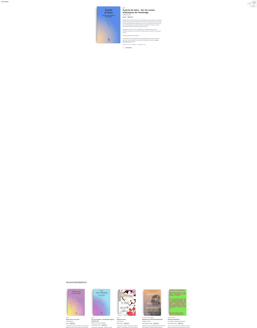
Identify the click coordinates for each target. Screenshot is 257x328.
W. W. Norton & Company (148, 317)
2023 (129, 44)
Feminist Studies (145, 323)
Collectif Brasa (69, 321)
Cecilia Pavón (120, 321)
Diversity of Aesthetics (174, 319)
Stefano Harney (95, 323)
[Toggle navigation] (254, 2)
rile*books (4, 1)
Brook (124, 7)
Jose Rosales (171, 321)
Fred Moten (103, 323)
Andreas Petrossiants (179, 321)
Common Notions (171, 317)
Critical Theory (128, 47)
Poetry (118, 323)
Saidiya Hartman (127, 14)
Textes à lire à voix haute (72, 319)
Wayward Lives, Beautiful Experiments (152, 319)
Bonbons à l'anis (121, 319)
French (143, 44)
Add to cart (130, 17)
